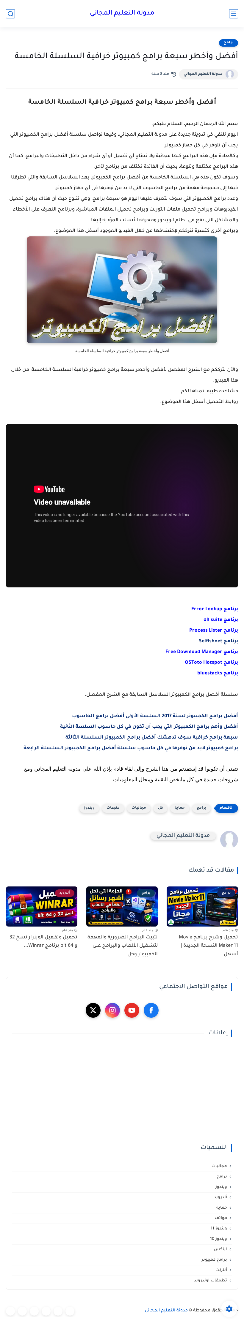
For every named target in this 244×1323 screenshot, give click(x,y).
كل (160, 808)
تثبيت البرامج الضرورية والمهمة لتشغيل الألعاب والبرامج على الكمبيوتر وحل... (122, 946)
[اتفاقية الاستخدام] (46, 1311)
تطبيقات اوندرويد (210, 1280)
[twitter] (93, 1010)
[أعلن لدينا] (22, 1311)
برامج (228, 43)
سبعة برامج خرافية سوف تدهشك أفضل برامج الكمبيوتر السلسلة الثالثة (151, 737)
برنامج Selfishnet (218, 641)
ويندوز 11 (219, 1228)
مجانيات (139, 808)
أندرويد (220, 1197)
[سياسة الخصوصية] (58, 1311)
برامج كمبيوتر (214, 1260)
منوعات (113, 808)
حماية (180, 808)
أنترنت (221, 1270)
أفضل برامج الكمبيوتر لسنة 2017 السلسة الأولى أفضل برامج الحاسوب (155, 716)
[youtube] (131, 1010)
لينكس (220, 1249)
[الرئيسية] (69, 1311)
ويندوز (89, 808)
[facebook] (151, 1010)
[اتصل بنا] (10, 1311)
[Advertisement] (122, 1090)
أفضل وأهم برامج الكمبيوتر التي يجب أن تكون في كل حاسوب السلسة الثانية (149, 727)
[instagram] (112, 1010)
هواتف (221, 1218)
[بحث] (10, 13)
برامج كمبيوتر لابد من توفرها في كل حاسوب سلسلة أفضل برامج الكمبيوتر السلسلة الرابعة (131, 748)
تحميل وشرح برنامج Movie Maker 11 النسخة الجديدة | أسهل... (208, 946)
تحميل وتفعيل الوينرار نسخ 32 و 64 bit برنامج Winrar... (43, 942)
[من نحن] (34, 1311)
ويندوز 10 (218, 1239)
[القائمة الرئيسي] (233, 13)
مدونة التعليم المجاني (122, 13)
